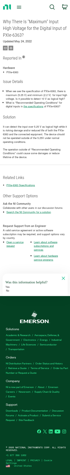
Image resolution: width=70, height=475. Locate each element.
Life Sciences (28, 344)
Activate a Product (28, 415)
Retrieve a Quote (17, 368)
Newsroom (25, 391)
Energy (44, 340)
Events (11, 396)
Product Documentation (35, 410)
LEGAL (9, 460)
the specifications (33, 106)
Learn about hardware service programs (46, 258)
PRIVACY (35, 460)
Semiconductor (48, 344)
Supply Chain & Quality (47, 391)
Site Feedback (26, 420)
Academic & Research (18, 335)
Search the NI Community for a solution (28, 212)
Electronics (30, 340)
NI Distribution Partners (19, 363)
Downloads (12, 410)
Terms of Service (40, 368)
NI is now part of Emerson (20, 387)
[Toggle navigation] (19, 7)
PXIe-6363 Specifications (20, 185)
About (41, 387)
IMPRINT (21, 460)
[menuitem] (52, 8)
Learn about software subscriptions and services (45, 246)
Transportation (16, 349)
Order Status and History (49, 363)
